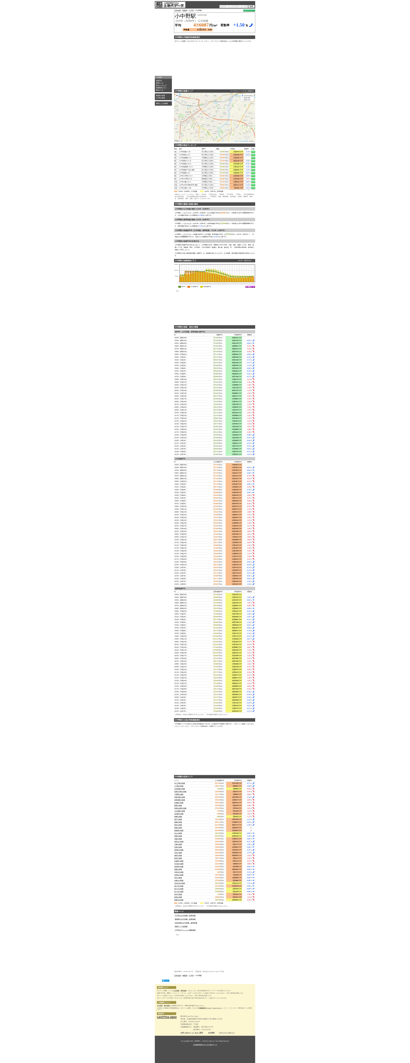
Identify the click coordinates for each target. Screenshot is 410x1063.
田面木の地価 (178, 900)
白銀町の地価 (178, 861)
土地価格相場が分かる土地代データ (205, 1045)
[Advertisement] (163, 42)
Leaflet (236, 141)
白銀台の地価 (178, 880)
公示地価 (176, 990)
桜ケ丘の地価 (178, 889)
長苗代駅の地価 (179, 797)
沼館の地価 (178, 839)
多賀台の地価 (178, 875)
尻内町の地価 (178, 850)
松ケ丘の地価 (178, 891)
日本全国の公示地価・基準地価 (186, 923)
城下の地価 (178, 819)
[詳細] (253, 152)
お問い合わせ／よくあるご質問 (191, 1033)
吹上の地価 (178, 833)
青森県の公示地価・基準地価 (185, 919)
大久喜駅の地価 (179, 811)
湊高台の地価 (178, 841)
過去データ (159, 90)
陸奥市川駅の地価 (180, 791)
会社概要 (211, 1033)
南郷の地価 (178, 816)
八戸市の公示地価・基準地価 (185, 915)
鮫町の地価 (178, 858)
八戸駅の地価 (178, 786)
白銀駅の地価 (178, 803)
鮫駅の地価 (178, 805)
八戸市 (191, 10)
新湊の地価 (178, 897)
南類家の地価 (178, 830)
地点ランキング (161, 85)
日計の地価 (178, 878)
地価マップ (159, 83)
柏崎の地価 (178, 869)
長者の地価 (178, 847)
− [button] (177, 99)
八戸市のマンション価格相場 (185, 930)
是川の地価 (178, 894)
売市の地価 (178, 853)
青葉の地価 (178, 836)
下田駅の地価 (178, 794)
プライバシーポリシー (227, 1033)
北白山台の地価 (179, 883)
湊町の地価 (178, 855)
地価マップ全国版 (162, 103)
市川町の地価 (178, 864)
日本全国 (177, 10)
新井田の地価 (178, 866)
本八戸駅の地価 (179, 783)
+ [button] (177, 95)
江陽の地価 (178, 844)
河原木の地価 (178, 872)
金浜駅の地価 (178, 814)
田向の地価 (178, 825)
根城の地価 (178, 822)
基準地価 (183, 990)
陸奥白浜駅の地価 (180, 808)
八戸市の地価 (160, 98)
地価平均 (159, 80)
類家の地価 (178, 828)
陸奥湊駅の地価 (179, 800)
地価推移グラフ (161, 87)
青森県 (184, 10)
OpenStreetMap (244, 141)
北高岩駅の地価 (179, 789)
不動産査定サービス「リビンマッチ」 (210, 1008)
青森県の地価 (160, 95)
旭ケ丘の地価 (178, 886)
